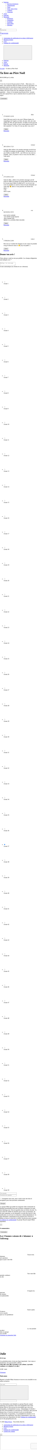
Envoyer (3, 1203)
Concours (10, 12)
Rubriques (10, 18)
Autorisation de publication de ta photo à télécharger (18, 38)
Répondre (6, 131)
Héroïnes (9, 25)
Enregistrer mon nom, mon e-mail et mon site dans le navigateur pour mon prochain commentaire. (16, 1199)
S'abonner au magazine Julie (8, 1335)
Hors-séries (10, 23)
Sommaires (10, 20)
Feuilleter (9, 22)
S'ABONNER (4, 33)
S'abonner (3, 1372)
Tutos (8, 7)
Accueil (2, 68)
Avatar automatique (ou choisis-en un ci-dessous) (14, 266)
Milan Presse (8, 1422)
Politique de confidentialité (11, 43)
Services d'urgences (12, 4)
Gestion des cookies (9, 1431)
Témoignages (11, 5)
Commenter (4, 98)
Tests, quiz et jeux (12, 9)
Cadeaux (9, 10)
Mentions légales (8, 40)
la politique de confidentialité (8, 1220)
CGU (5, 41)
